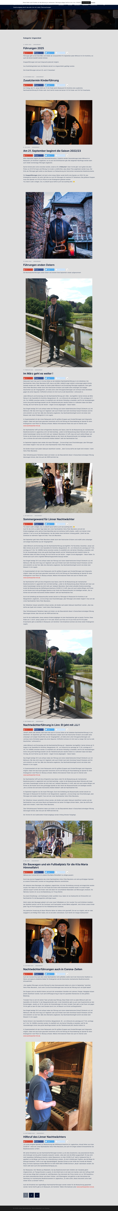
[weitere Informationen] (67, 53)
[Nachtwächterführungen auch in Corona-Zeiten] (59, 941)
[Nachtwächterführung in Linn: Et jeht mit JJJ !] (59, 674)
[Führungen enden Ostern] (59, 225)
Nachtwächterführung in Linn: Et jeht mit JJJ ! (51, 724)
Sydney (47, 1208)
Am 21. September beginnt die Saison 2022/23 (52, 150)
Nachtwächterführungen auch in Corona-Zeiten (52, 969)
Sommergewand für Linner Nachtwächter (48, 519)
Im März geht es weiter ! (38, 373)
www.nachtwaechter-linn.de (31, 426)
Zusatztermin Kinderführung (41, 80)
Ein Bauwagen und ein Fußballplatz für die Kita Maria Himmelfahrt (55, 866)
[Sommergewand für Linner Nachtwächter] (59, 488)
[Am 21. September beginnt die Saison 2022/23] (59, 122)
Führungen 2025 (33, 48)
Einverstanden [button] (86, 2)
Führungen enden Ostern (39, 264)
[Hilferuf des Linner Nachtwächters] (59, 1086)
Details (93, 2)
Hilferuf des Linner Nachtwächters (44, 1136)
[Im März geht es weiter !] (59, 323)
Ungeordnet (37, 44)
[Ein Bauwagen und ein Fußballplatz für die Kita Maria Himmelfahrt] (59, 839)
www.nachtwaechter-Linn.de (85, 1187)
